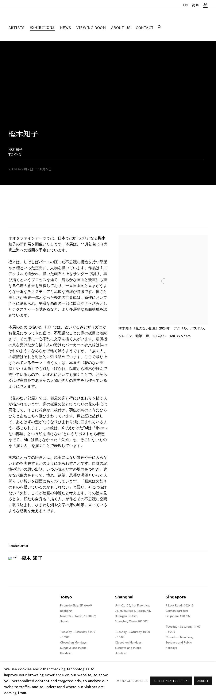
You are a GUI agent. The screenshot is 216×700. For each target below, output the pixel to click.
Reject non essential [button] (171, 681)
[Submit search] (160, 26)
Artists (16, 27)
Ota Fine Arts (30, 19)
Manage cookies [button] (132, 681)
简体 (195, 5)
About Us (121, 27)
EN (185, 5)
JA (205, 4)
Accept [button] (203, 681)
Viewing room (91, 27)
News (65, 27)
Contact (145, 27)
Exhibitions (42, 27)
